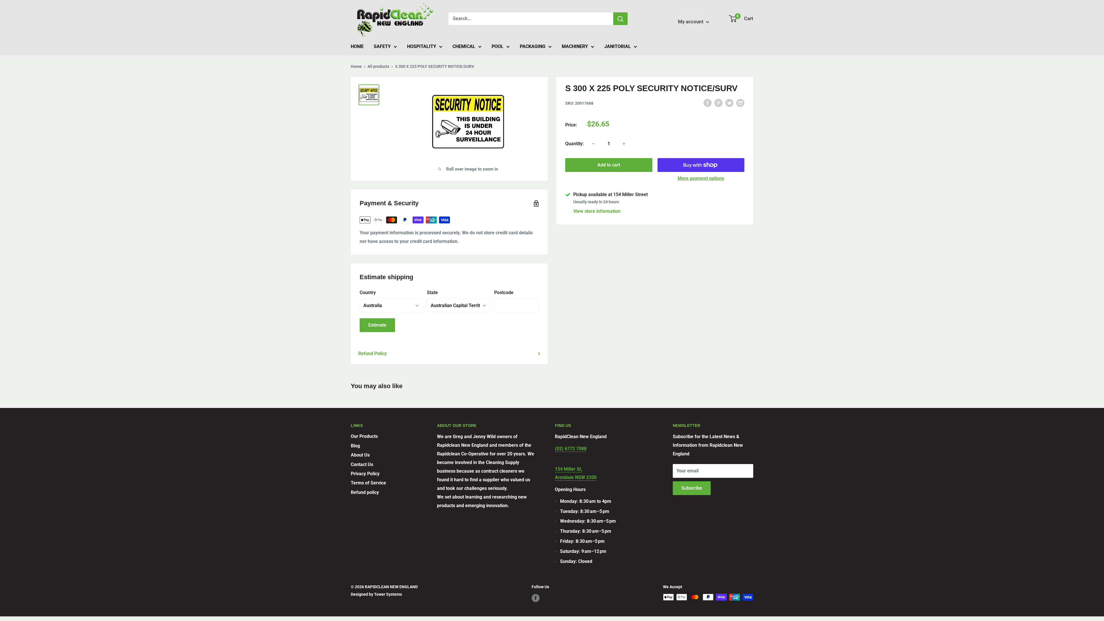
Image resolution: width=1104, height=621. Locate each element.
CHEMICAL (464, 46)
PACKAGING (532, 46)
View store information (596, 211)
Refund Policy (372, 353)
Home (356, 66)
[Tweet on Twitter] (729, 102)
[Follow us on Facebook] (536, 598)
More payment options (701, 178)
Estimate (377, 325)
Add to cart (608, 165)
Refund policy (365, 492)
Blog (355, 445)
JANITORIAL (617, 46)
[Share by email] (740, 102)
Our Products (364, 436)
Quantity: (574, 143)
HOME (357, 46)
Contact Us (362, 464)
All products (378, 66)
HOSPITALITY (421, 46)
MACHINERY (575, 46)
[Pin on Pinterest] (718, 102)
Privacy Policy (365, 473)
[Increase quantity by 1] (624, 144)
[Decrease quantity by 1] (593, 144)
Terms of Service (368, 483)
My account (691, 21)
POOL (497, 46)
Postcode (503, 292)
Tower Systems (388, 594)
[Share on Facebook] (708, 102)
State (432, 292)
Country (368, 292)
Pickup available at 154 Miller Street (610, 194)
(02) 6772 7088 (570, 448)
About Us (360, 455)
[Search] (620, 18)
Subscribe (691, 488)
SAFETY (382, 46)
